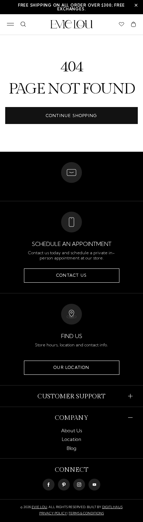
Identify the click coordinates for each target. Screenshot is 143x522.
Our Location (71, 367)
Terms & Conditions (86, 513)
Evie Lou (39, 507)
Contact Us (71, 275)
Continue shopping (71, 115)
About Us (71, 430)
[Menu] (10, 24)
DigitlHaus (112, 507)
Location (71, 439)
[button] (133, 24)
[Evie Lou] (71, 24)
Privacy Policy (53, 513)
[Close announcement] (136, 5)
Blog (71, 448)
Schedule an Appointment (71, 243)
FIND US (71, 336)
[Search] (23, 24)
